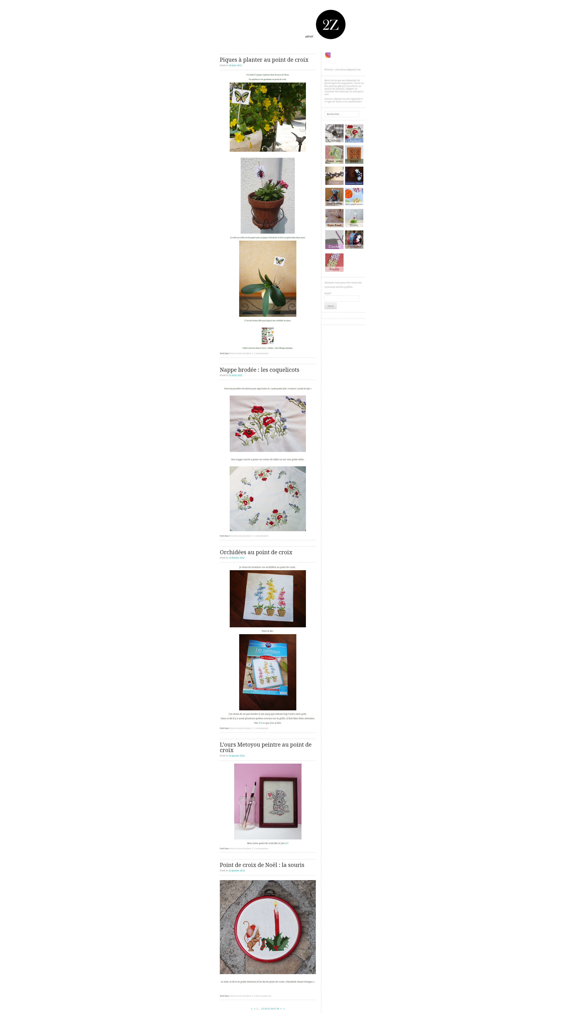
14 (265, 1008)
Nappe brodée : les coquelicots (259, 370)
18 (278, 1008)
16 (271, 1008)
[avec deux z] (292, 24)
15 (268, 1008)
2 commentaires (261, 536)
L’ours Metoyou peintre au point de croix (266, 747)
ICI (260, 723)
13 (262, 1008)
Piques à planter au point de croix (264, 60)
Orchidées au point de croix (256, 552)
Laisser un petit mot (262, 996)
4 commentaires (261, 353)
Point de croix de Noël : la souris (262, 865)
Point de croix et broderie (240, 353)
